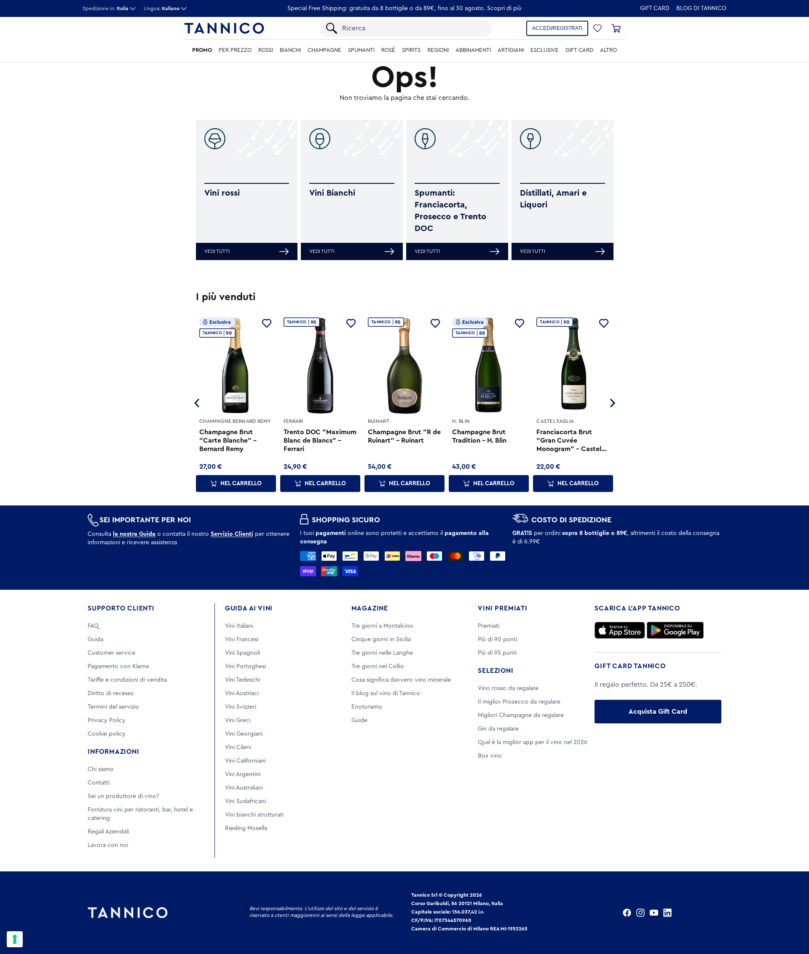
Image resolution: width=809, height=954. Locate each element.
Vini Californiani (245, 761)
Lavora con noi (108, 845)
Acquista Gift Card (658, 711)
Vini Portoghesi (245, 666)
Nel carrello (241, 483)
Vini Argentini (242, 774)
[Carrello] (616, 28)
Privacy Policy (107, 720)
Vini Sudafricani (245, 801)
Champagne (324, 50)
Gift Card (655, 8)
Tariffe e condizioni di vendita (127, 680)
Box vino (490, 756)
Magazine (369, 608)
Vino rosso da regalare (508, 688)
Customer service (111, 653)
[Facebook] (627, 913)
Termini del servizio (113, 707)
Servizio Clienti (232, 534)
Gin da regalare (498, 729)
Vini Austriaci (242, 693)
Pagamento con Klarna (118, 666)
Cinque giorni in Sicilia (381, 639)
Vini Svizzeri (240, 707)
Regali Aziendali (108, 832)
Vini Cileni (238, 747)
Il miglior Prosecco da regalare (519, 702)
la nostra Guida (134, 534)
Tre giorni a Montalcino (382, 626)
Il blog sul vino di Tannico (385, 693)
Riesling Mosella (246, 828)
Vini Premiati (502, 608)
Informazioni (113, 751)
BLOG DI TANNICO (701, 8)
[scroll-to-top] (791, 913)
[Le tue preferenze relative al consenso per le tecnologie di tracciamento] (15, 939)
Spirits (411, 50)
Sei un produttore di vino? (123, 796)
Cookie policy (107, 734)
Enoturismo (366, 707)
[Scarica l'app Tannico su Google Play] (675, 630)
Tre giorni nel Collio (377, 666)
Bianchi (290, 50)
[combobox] (412, 28)
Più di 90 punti (497, 639)
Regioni (438, 50)
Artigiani (511, 50)
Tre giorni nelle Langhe (382, 653)
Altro (608, 50)
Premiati (488, 626)
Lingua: (161, 8)
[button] (597, 28)
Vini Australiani (244, 788)
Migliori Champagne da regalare (521, 715)
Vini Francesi (241, 639)
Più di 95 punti (497, 653)
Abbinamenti (473, 50)
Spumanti (361, 50)
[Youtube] (654, 913)
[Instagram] (640, 913)
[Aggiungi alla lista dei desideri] (266, 323)
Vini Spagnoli (242, 653)
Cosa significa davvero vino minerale (401, 680)
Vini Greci (238, 720)
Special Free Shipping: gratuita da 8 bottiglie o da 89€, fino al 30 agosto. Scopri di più (404, 8)
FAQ (93, 626)
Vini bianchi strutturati (254, 815)
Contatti (99, 783)
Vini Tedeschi (242, 680)
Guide (359, 720)
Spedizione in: (106, 8)
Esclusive (544, 50)
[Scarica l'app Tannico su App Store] (620, 630)
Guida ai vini (249, 608)
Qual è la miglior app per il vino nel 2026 (532, 742)
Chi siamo (101, 769)
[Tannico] (224, 28)
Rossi (265, 50)
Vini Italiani (239, 626)
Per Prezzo (235, 50)
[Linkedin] (667, 913)
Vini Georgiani (244, 734)
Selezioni (495, 670)
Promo (202, 50)
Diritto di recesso (111, 693)
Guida (95, 639)
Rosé (388, 50)
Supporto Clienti (121, 608)
